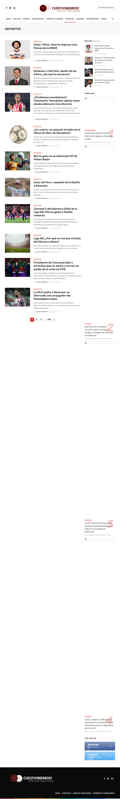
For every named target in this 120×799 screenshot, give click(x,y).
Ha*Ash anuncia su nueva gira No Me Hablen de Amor (104, 71)
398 (49, 320)
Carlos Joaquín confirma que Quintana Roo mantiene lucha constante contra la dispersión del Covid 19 (99, 723)
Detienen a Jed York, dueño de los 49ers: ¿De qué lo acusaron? (55, 73)
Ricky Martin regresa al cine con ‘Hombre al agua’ (105, 81)
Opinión (26, 19)
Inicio (8, 19)
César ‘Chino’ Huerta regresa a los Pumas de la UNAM (55, 46)
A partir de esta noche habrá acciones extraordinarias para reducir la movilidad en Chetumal (99, 527)
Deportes (70, 19)
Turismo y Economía (54, 19)
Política (17, 19)
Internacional (93, 19)
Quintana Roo (37, 19)
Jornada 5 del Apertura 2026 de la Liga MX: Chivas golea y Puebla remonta (55, 212)
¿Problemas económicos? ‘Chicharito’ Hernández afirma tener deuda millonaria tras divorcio (57, 100)
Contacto (66, 793)
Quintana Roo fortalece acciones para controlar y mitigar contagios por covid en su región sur (99, 331)
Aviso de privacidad (82, 793)
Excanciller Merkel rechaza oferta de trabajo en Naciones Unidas (99, 136)
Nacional (80, 19)
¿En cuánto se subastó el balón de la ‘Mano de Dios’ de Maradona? (57, 131)
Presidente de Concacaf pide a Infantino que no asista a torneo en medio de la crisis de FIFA (56, 266)
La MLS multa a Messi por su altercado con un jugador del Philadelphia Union (52, 295)
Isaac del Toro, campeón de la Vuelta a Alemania (57, 184)
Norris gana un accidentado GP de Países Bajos (55, 158)
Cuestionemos (42, 60)
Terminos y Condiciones (103, 793)
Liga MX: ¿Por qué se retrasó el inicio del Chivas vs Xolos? (57, 240)
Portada (88, 323)
